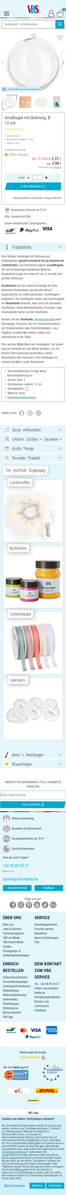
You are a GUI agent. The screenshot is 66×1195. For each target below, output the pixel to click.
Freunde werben (44, 929)
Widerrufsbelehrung (14, 995)
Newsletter (40, 933)
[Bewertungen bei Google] (33, 1055)
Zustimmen (55, 1185)
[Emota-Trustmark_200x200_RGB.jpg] (52, 1072)
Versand (57, 167)
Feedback (48, 888)
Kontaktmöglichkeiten (47, 997)
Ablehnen (37, 1185)
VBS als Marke (11, 938)
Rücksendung (11, 990)
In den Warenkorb (31, 186)
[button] (5, 62)
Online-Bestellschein (15, 977)
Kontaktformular (17, 888)
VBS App (8, 1017)
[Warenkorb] (60, 13)
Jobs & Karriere (12, 929)
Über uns (8, 924)
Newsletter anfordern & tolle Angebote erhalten (33, 784)
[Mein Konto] (51, 13)
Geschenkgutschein (45, 924)
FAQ (36, 942)
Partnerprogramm (13, 933)
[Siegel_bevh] (15, 1074)
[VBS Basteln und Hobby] (33, 8)
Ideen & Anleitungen (46, 938)
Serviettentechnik (44, 319)
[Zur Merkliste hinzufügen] (60, 37)
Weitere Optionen (14, 1185)
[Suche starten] (60, 24)
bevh (16, 1067)
